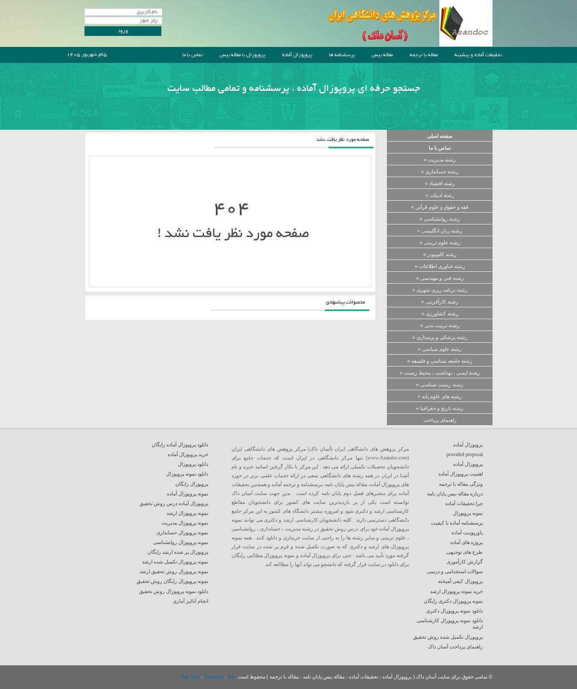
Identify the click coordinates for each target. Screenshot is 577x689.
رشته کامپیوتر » (440, 254)
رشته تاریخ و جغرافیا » (439, 408)
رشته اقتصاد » (440, 183)
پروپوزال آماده (297, 55)
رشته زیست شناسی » (439, 385)
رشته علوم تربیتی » (439, 243)
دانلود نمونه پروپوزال (187, 474)
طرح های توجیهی (464, 552)
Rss (231, 677)
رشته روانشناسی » (439, 219)
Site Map (191, 677)
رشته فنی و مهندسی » (440, 278)
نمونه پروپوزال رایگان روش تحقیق (172, 581)
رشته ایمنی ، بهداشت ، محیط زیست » (440, 373)
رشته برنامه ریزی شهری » (440, 290)
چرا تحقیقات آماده (464, 503)
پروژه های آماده (466, 542)
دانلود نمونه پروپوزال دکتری (454, 611)
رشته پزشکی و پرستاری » (440, 337)
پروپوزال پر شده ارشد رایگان (177, 552)
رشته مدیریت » (440, 160)
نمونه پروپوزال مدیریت (184, 523)
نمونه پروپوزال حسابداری (182, 533)
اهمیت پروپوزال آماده (460, 474)
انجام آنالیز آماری (190, 601)
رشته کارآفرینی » (439, 302)
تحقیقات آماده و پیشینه (478, 55)
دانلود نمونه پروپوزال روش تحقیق (173, 591)
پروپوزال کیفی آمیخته (460, 581)
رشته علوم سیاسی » (440, 349)
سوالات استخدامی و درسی (455, 571)
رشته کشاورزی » (440, 314)
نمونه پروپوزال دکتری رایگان (453, 601)
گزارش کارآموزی (464, 562)
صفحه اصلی (439, 136)
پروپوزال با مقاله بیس (242, 55)
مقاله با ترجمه (424, 55)
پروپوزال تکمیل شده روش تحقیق (448, 637)
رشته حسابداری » (439, 172)
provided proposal (464, 454)
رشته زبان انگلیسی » (439, 231)
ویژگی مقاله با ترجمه (461, 484)
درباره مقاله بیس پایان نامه (455, 494)
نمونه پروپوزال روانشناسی (180, 542)
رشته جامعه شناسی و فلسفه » (439, 361)
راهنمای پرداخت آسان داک (455, 647)
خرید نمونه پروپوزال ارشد (456, 591)
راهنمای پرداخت (440, 420)
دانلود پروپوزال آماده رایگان (180, 445)
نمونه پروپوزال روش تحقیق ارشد (173, 571)
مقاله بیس (382, 55)
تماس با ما (192, 55)
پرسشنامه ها (342, 55)
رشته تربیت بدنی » (440, 325)
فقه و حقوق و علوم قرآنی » (439, 207)
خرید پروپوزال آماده (188, 454)
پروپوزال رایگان (191, 484)
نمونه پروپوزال (468, 513)
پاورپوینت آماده (467, 533)
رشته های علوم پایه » (440, 396)
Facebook (214, 677)
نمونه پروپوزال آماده (187, 494)
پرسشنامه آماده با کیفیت (457, 523)
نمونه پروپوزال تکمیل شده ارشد (175, 562)
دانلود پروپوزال (193, 464)
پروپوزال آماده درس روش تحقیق (173, 503)
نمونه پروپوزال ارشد (187, 513)
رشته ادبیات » (440, 195)
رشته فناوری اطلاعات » (440, 266)
